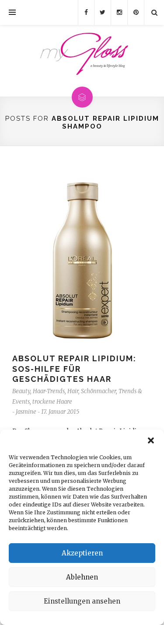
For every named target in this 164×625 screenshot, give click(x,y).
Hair (72, 391)
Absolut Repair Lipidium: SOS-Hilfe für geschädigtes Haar (74, 369)
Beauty (21, 391)
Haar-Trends (49, 391)
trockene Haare (52, 401)
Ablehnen (82, 577)
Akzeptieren (82, 553)
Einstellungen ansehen (82, 601)
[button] (151, 440)
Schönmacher (98, 391)
